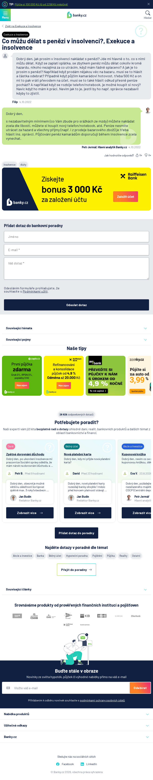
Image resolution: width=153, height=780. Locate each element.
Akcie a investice (22, 555)
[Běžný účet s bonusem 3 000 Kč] (76, 189)
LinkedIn (91, 764)
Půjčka (111, 555)
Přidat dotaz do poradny (76, 533)
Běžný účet (55, 555)
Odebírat (140, 688)
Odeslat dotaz (76, 305)
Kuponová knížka (134, 454)
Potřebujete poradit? (77, 422)
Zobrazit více (27, 513)
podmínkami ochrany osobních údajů (102, 700)
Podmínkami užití (35, 291)
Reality (123, 555)
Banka (40, 555)
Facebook (68, 764)
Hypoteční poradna (77, 555)
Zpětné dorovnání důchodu (25, 454)
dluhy (23, 164)
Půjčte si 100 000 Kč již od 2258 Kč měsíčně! (41, 4)
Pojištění (97, 555)
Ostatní (136, 555)
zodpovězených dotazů (76, 414)
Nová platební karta (77, 454)
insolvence (10, 164)
